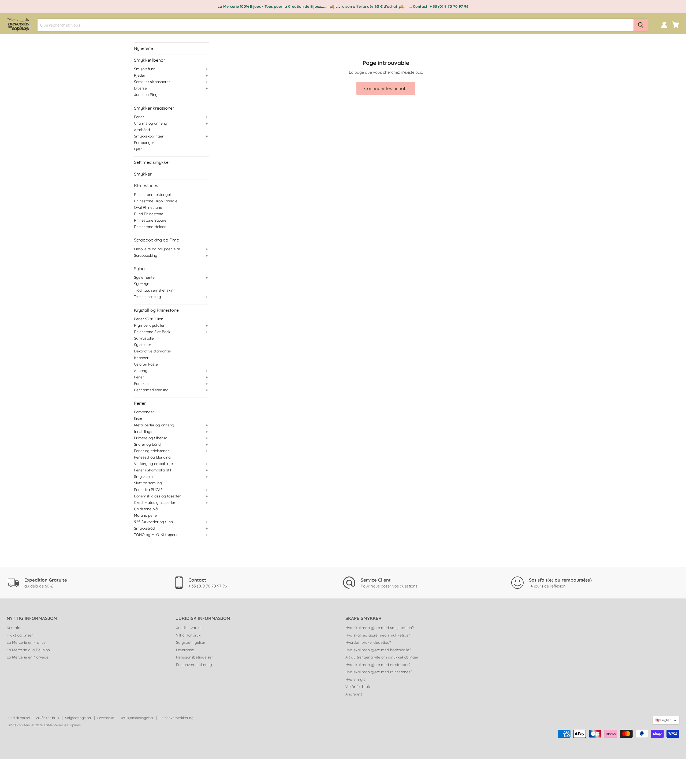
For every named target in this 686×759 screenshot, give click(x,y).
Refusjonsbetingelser (194, 657)
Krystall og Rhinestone (156, 310)
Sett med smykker (152, 162)
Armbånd (142, 129)
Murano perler (146, 515)
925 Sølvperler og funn (153, 521)
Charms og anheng (150, 123)
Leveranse (185, 650)
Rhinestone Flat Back (152, 331)
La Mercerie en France (26, 642)
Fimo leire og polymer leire (157, 249)
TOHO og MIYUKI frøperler (157, 534)
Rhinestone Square (150, 220)
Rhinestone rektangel (152, 194)
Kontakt (14, 627)
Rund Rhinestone (148, 213)
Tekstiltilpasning (147, 296)
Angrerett (353, 694)
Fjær (138, 149)
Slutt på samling (148, 483)
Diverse (140, 88)
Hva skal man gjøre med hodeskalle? (378, 650)
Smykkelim (143, 476)
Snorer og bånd (147, 444)
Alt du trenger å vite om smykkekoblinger (381, 657)
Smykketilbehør (149, 60)
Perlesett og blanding (152, 457)
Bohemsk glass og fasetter (157, 496)
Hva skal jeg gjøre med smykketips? (377, 635)
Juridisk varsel (188, 627)
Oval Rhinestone (148, 207)
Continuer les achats (386, 88)
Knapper (141, 357)
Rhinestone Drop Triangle (155, 201)
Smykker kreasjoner (154, 108)
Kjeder (139, 75)
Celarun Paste (146, 364)
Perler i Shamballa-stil (152, 470)
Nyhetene (143, 48)
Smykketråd (144, 528)
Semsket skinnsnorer (152, 81)
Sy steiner (142, 344)
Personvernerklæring (194, 664)
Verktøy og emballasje (153, 463)
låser (138, 418)
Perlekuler (142, 383)
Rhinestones (146, 185)
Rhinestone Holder (150, 226)
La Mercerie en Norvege (28, 657)
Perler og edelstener (151, 450)
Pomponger (144, 142)
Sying (139, 268)
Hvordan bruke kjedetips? (368, 642)
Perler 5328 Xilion (148, 319)
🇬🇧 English (663, 720)
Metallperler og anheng (154, 425)
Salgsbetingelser (190, 642)
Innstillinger (144, 431)
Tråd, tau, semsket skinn (155, 290)
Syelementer (145, 277)
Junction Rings (146, 94)
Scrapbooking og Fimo (156, 240)
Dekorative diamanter (152, 351)
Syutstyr (141, 283)
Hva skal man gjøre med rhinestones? (378, 671)
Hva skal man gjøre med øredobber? (378, 664)
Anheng (140, 370)
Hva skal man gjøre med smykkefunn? (379, 627)
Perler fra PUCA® (148, 489)
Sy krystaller (144, 338)
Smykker (143, 174)
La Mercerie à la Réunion (28, 650)
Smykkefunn (144, 68)
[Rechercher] (640, 25)
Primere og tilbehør (150, 438)
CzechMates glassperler (154, 502)
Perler (139, 116)
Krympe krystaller (149, 325)
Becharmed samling (151, 390)
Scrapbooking (145, 255)
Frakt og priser (20, 635)
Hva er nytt (355, 679)
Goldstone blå (146, 509)
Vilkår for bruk (188, 635)
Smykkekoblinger (148, 136)
